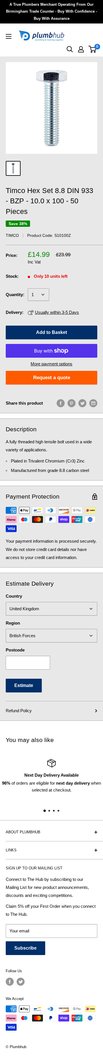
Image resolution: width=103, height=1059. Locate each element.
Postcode (15, 649)
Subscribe (25, 948)
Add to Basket (51, 332)
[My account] (81, 49)
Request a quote (51, 377)
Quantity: (15, 294)
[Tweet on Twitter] (82, 403)
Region (13, 623)
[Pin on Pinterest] (72, 403)
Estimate (23, 685)
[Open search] (70, 49)
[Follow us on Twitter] (21, 982)
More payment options (51, 363)
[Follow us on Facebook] (10, 982)
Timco (12, 235)
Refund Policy (19, 710)
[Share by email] (93, 403)
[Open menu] (8, 36)
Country (14, 596)
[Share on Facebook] (61, 403)
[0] (92, 49)
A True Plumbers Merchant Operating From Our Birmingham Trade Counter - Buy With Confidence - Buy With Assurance (51, 11)
